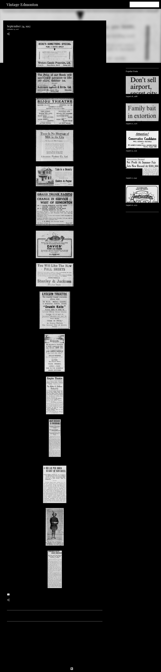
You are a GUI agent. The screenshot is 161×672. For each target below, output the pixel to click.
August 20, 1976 (131, 123)
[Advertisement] (54, 645)
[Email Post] (8, 595)
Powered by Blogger (82, 669)
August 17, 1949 (131, 178)
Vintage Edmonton (22, 4)
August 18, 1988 (131, 96)
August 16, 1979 (131, 205)
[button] (8, 34)
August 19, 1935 (131, 151)
